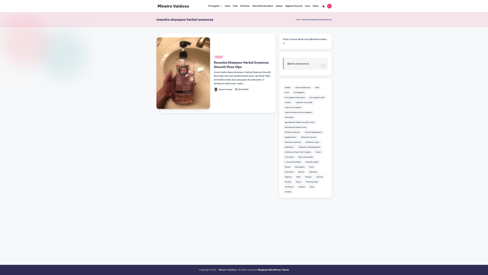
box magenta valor (317, 97)
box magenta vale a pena (295, 97)
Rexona (301, 172)
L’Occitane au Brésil (293, 162)
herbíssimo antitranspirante (309, 147)
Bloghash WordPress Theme (273, 269)
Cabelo (218, 57)
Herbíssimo (289, 147)
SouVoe (288, 182)
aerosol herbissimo (302, 87)
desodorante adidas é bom (295, 127)
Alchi (317, 87)
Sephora (288, 177)
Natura (287, 167)
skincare (319, 177)
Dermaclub (289, 117)
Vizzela (288, 192)
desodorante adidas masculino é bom (300, 122)
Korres (318, 152)
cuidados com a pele (304, 102)
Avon (287, 92)
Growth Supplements (313, 132)
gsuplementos (290, 137)
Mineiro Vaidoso (173, 6)
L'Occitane (289, 157)
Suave (298, 182)
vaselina (301, 187)
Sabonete (313, 172)
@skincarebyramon (298, 63)
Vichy (312, 187)
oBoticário (289, 172)
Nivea (311, 167)
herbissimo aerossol (293, 142)
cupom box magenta (293, 107)
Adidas (288, 87)
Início (298, 19)
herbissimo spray (312, 142)
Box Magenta (299, 92)
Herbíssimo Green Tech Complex (298, 152)
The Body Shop (312, 182)
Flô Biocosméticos (292, 132)
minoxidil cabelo (312, 162)
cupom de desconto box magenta (298, 112)
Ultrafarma (289, 187)
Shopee (308, 177)
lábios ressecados (306, 157)
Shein (298, 177)
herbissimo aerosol (308, 137)
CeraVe (288, 102)
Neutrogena (299, 167)
